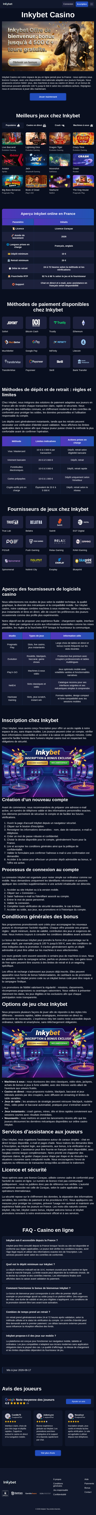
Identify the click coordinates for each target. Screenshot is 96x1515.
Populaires (11, 125)
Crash (58, 125)
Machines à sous (81, 125)
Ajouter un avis (78, 1401)
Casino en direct (34, 125)
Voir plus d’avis (48, 1453)
